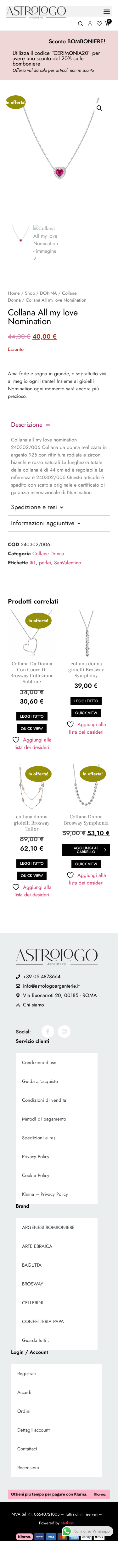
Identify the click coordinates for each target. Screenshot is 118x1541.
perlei (45, 562)
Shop (30, 293)
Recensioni (28, 1467)
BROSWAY (32, 1283)
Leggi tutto (32, 716)
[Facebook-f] (47, 1031)
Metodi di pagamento (44, 1119)
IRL (33, 562)
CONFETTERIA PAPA (43, 1321)
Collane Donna (48, 553)
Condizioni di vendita (44, 1100)
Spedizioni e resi (39, 1137)
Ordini (24, 1411)
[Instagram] (64, 1031)
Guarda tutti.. (35, 1340)
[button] (99, 108)
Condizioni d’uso (39, 1062)
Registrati (26, 1373)
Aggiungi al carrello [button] (86, 850)
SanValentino (67, 562)
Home (14, 293)
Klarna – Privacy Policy (45, 1194)
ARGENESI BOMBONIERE (48, 1227)
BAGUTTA (32, 1265)
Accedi (24, 1392)
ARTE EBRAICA (37, 1246)
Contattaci (27, 1448)
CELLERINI (32, 1302)
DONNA (48, 293)
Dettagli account (33, 1430)
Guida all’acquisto (40, 1081)
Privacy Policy (35, 1156)
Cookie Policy (35, 1175)
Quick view (32, 728)
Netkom (67, 1523)
